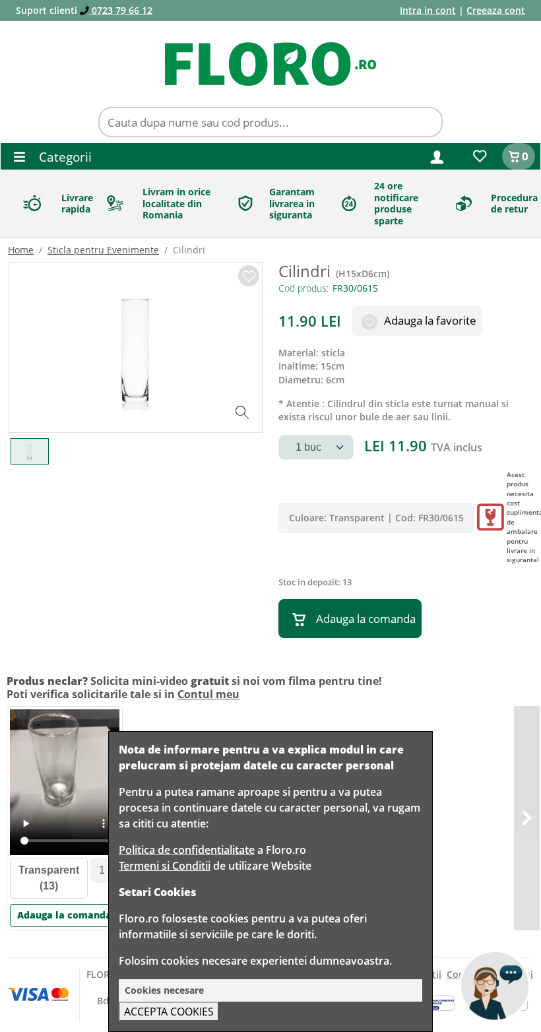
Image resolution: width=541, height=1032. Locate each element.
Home (21, 249)
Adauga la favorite (428, 320)
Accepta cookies (169, 1011)
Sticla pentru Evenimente (103, 249)
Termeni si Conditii (164, 865)
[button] (437, 156)
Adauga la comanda (366, 618)
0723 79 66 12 (120, 10)
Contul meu (208, 694)
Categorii (64, 157)
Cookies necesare (164, 990)
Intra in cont (428, 10)
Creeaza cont (495, 10)
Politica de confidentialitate (187, 850)
